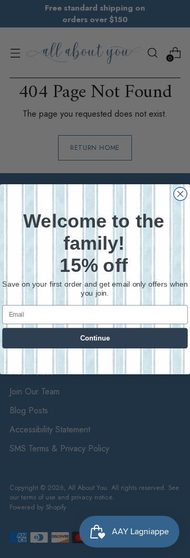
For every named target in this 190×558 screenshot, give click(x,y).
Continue (95, 338)
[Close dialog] (180, 193)
